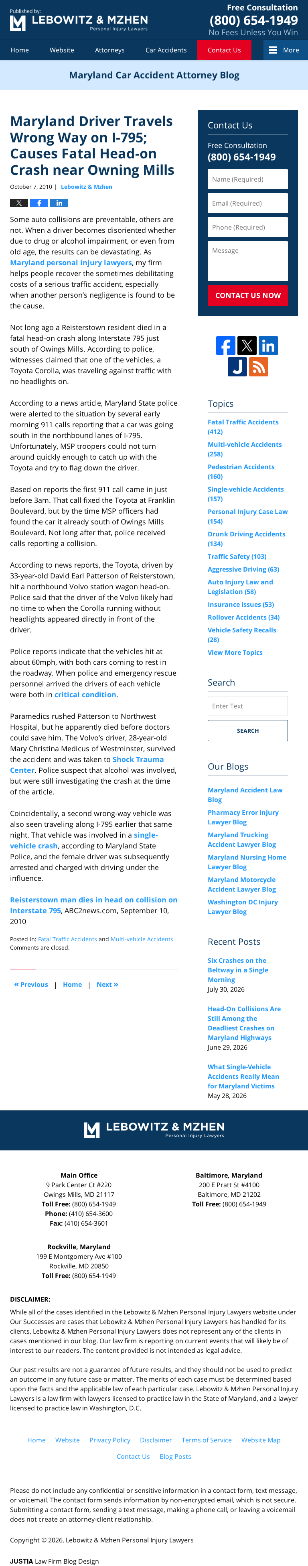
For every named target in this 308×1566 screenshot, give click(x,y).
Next (107, 983)
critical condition (85, 694)
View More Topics (235, 652)
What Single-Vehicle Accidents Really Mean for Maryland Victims (244, 1076)
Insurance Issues (241, 604)
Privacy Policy (109, 1440)
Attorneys (110, 50)
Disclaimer (156, 1440)
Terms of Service (207, 1440)
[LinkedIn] (268, 345)
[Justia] (237, 366)
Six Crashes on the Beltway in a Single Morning (238, 970)
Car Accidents (166, 50)
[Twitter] (247, 345)
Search (248, 730)
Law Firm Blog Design (54, 1561)
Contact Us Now (248, 295)
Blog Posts (175, 1456)
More (291, 50)
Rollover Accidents (244, 617)
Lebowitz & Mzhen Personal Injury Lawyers (130, 1540)
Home (19, 50)
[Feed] (258, 366)
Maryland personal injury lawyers (71, 262)
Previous (31, 983)
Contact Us (224, 50)
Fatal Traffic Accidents (67, 939)
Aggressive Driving (243, 569)
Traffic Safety (237, 556)
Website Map (261, 1440)
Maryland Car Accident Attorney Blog (79, 20)
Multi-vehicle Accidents (142, 939)
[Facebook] (225, 345)
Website (62, 50)
